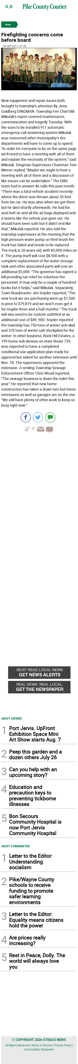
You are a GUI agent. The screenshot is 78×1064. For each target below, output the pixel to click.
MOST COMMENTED (15, 846)
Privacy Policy (63, 1045)
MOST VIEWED (11, 718)
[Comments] (50, 417)
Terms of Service (41, 1045)
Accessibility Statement (39, 1049)
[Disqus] (39, 493)
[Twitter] (38, 417)
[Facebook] (26, 417)
